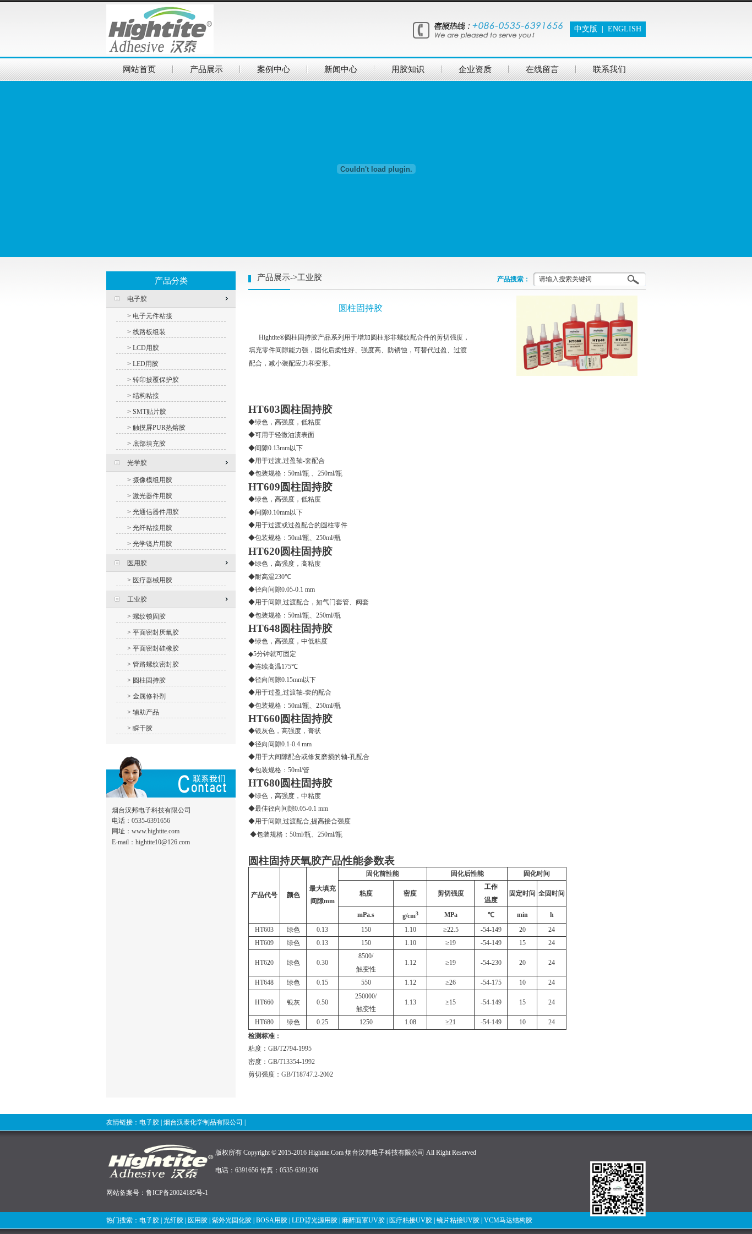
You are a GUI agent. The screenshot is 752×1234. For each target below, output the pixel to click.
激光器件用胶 (152, 496)
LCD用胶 (146, 348)
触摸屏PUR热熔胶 (159, 428)
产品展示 (206, 69)
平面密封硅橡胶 (156, 648)
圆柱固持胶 (149, 680)
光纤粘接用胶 (152, 528)
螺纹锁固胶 (149, 616)
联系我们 (609, 69)
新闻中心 (340, 69)
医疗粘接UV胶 (410, 1220)
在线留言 (542, 69)
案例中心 (273, 69)
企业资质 (475, 69)
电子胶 (149, 1122)
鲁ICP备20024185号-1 (177, 1193)
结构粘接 (146, 396)
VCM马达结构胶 (508, 1220)
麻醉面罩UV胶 (363, 1220)
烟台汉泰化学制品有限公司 (203, 1122)
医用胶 (198, 1220)
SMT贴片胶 (149, 412)
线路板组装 (149, 332)
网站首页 (139, 69)
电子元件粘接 (152, 316)
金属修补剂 (149, 696)
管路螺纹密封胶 (156, 664)
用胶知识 (407, 69)
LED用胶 (146, 364)
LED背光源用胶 (314, 1220)
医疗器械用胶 (152, 580)
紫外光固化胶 (232, 1220)
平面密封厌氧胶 (156, 632)
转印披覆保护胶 (156, 380)
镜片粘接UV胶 (458, 1220)
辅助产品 (146, 712)
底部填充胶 (149, 443)
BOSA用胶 (271, 1220)
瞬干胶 (142, 728)
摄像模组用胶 (152, 480)
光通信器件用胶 (156, 512)
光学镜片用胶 (152, 544)
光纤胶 (173, 1220)
